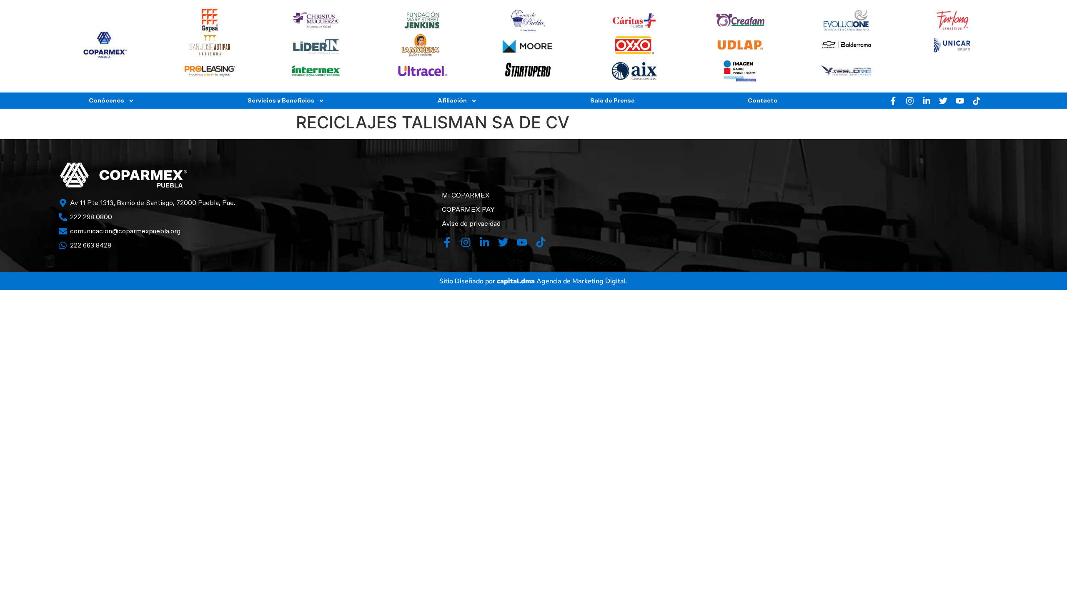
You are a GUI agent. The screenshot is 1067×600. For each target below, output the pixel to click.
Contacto (763, 101)
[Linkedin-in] (926, 101)
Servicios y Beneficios (281, 101)
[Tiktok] (976, 101)
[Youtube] (960, 101)
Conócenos (106, 101)
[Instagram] (910, 101)
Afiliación (452, 101)
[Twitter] (943, 101)
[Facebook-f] (893, 101)
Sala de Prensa (612, 101)
